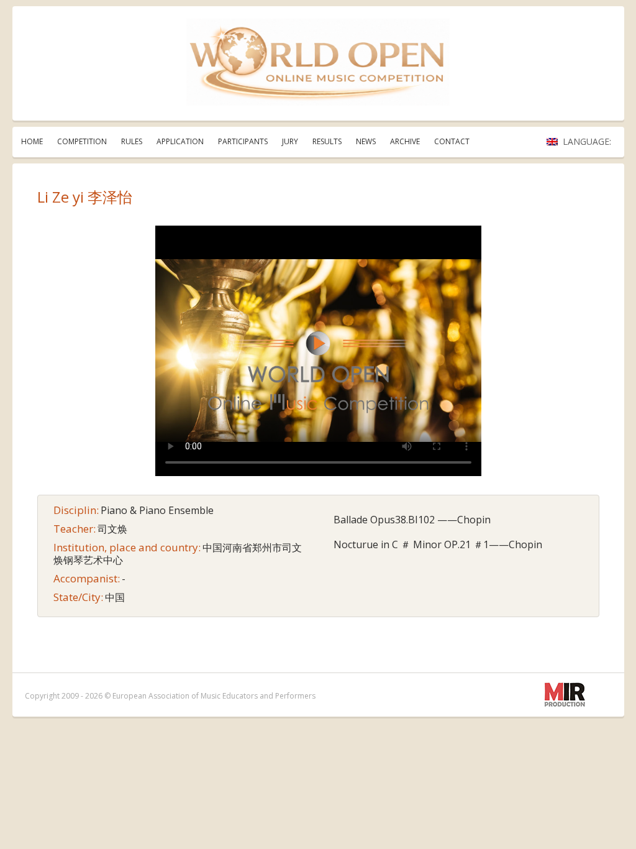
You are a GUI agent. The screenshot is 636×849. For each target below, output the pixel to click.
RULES (131, 141)
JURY (290, 141)
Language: (588, 141)
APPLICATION (180, 141)
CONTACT (452, 141)
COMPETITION (82, 141)
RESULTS (327, 141)
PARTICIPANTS (243, 141)
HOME (32, 141)
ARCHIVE (405, 141)
